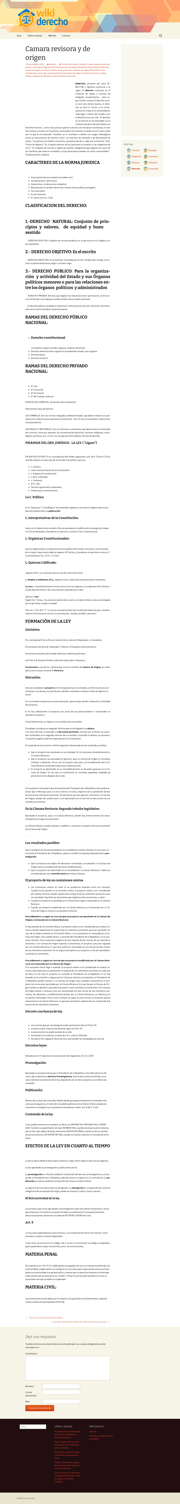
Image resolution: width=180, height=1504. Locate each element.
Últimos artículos (35, 35)
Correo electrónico (31, 1394)
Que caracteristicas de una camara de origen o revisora (66, 73)
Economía (153, 168)
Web (27, 1401)
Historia (135, 162)
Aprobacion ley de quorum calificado (93, 67)
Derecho (52, 64)
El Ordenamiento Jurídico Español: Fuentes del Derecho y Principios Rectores (68, 1434)
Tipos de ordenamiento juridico (44, 1317)
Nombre (30, 1386)
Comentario (31, 1353)
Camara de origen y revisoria (37, 70)
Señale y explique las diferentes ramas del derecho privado (50, 76)
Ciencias (136, 150)
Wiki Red (52, 35)
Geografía (136, 156)
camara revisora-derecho (61, 70)
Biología (153, 150)
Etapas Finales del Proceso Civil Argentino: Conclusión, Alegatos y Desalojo (67, 1445)
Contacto (66, 35)
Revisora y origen (98, 73)
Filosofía (153, 162)
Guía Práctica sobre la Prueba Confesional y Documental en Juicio (67, 1455)
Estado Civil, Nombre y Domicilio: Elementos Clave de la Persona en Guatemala (67, 1465)
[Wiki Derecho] (90, 16)
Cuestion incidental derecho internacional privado (81, 1321)
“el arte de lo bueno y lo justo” (74, 64)
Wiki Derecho (24, 1498)
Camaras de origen (81, 70)
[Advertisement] (50, 103)
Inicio (19, 35)
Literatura (153, 156)
